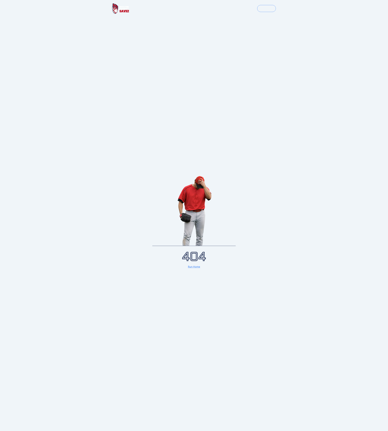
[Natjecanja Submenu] (215, 8)
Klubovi (227, 8)
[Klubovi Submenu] (237, 8)
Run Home (194, 266)
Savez (247, 8)
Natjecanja (203, 8)
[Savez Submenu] (254, 8)
